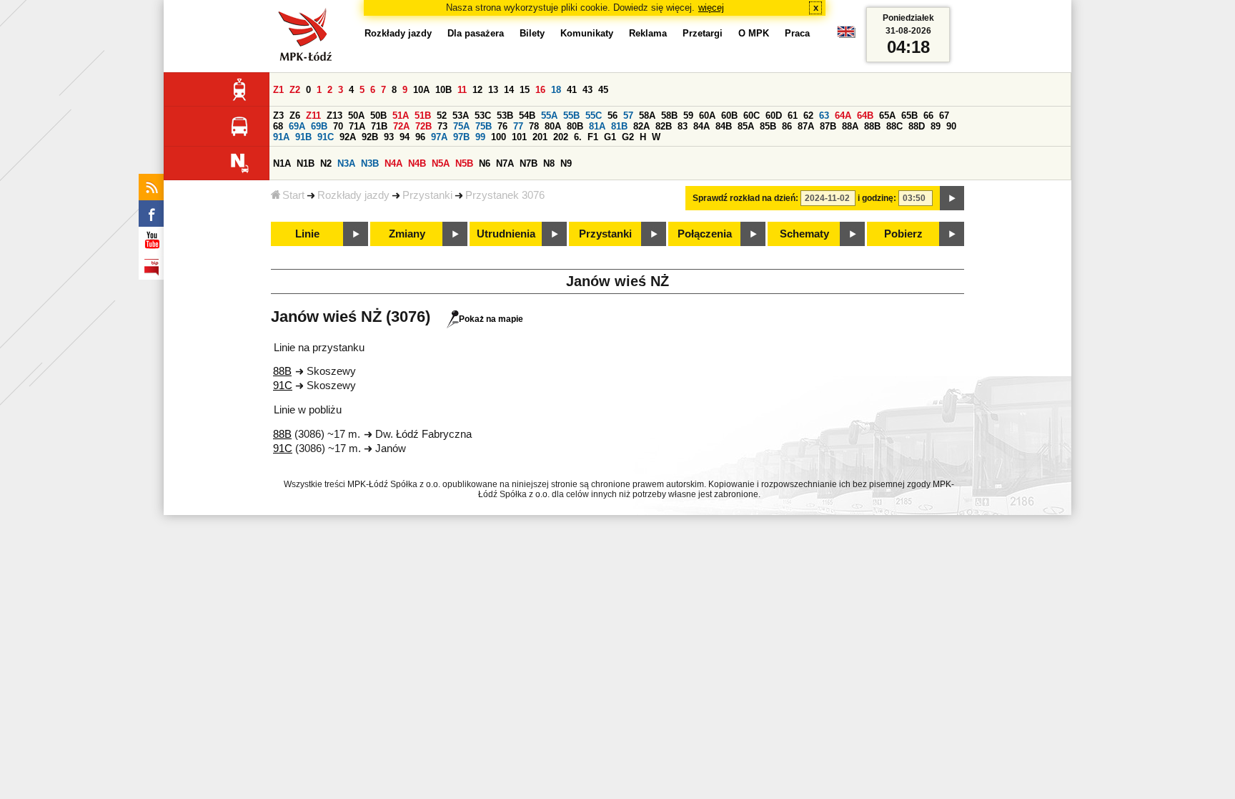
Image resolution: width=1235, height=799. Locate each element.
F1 (592, 137)
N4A (393, 163)
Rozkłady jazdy (353, 195)
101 (519, 137)
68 (278, 126)
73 (442, 126)
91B (303, 137)
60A (707, 115)
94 (405, 137)
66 (928, 115)
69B (319, 126)
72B (423, 126)
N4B (417, 163)
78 (534, 126)
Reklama (648, 33)
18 (556, 89)
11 (462, 89)
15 (525, 89)
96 (420, 137)
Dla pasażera (475, 33)
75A (461, 126)
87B (828, 126)
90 (951, 126)
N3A (346, 163)
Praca (797, 33)
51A (400, 115)
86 (787, 126)
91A (281, 137)
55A (549, 115)
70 (338, 126)
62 (808, 115)
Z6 (294, 115)
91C (325, 137)
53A (460, 115)
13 (493, 89)
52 (442, 115)
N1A (282, 163)
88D (916, 126)
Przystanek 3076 (505, 195)
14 (509, 89)
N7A (505, 163)
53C (483, 115)
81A (597, 126)
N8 (549, 163)
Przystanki (427, 195)
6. (578, 137)
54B (527, 115)
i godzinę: (877, 198)
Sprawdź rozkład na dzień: (745, 198)
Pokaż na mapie (491, 319)
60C (751, 115)
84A (701, 126)
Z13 (334, 115)
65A (887, 115)
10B (443, 89)
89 (936, 126)
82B (663, 126)
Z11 (313, 115)
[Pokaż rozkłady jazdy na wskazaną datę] (952, 198)
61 (793, 115)
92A (347, 137)
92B (370, 137)
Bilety (532, 33)
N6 (484, 163)
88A (850, 126)
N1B (305, 163)
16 (540, 89)
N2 (326, 163)
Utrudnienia (506, 234)
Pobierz (903, 234)
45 (603, 89)
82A (641, 126)
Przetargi (703, 33)
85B (768, 126)
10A (421, 89)
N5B (464, 163)
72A (401, 126)
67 (944, 115)
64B (865, 115)
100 (498, 137)
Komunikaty (586, 33)
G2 (628, 137)
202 (560, 137)
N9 (566, 163)
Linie (307, 234)
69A (297, 126)
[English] (846, 35)
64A (843, 115)
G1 (610, 137)
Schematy (804, 234)
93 (389, 137)
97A (439, 137)
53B (505, 115)
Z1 (278, 89)
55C (593, 115)
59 (688, 115)
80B (575, 126)
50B (378, 115)
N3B (370, 163)
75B (483, 126)
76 (502, 126)
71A (357, 126)
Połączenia (705, 234)
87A (806, 126)
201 (539, 137)
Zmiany (407, 234)
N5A (441, 163)
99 (480, 137)
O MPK (753, 33)
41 (572, 89)
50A (356, 115)
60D (773, 115)
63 (824, 115)
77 (518, 126)
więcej (711, 7)
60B (729, 115)
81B (619, 126)
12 (477, 89)
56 (612, 115)
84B (723, 126)
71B (379, 126)
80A (553, 126)
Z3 (278, 115)
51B (423, 115)
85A (746, 126)
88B (872, 126)
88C (894, 126)
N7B (528, 163)
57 (628, 115)
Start (293, 195)
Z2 (294, 89)
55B (571, 115)
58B (669, 115)
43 (587, 89)
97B (461, 137)
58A (647, 115)
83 (683, 126)
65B (909, 115)
